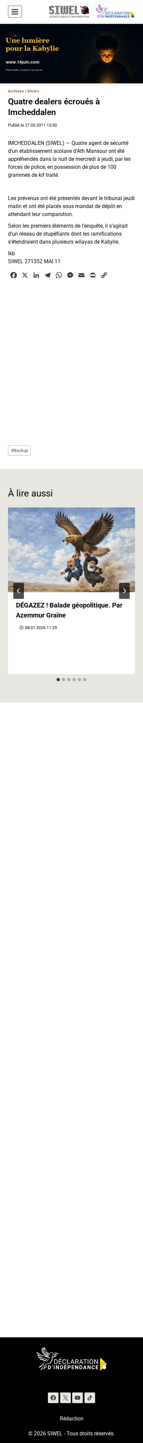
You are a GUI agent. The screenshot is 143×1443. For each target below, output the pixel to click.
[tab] (58, 679)
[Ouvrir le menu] (15, 12)
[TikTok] (89, 1397)
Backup (19, 450)
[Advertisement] (71, 361)
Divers (33, 91)
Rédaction (71, 1418)
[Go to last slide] (18, 591)
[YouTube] (77, 1397)
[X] (65, 1397)
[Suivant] (124, 591)
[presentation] (71, 549)
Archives (16, 91)
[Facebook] (53, 1397)
